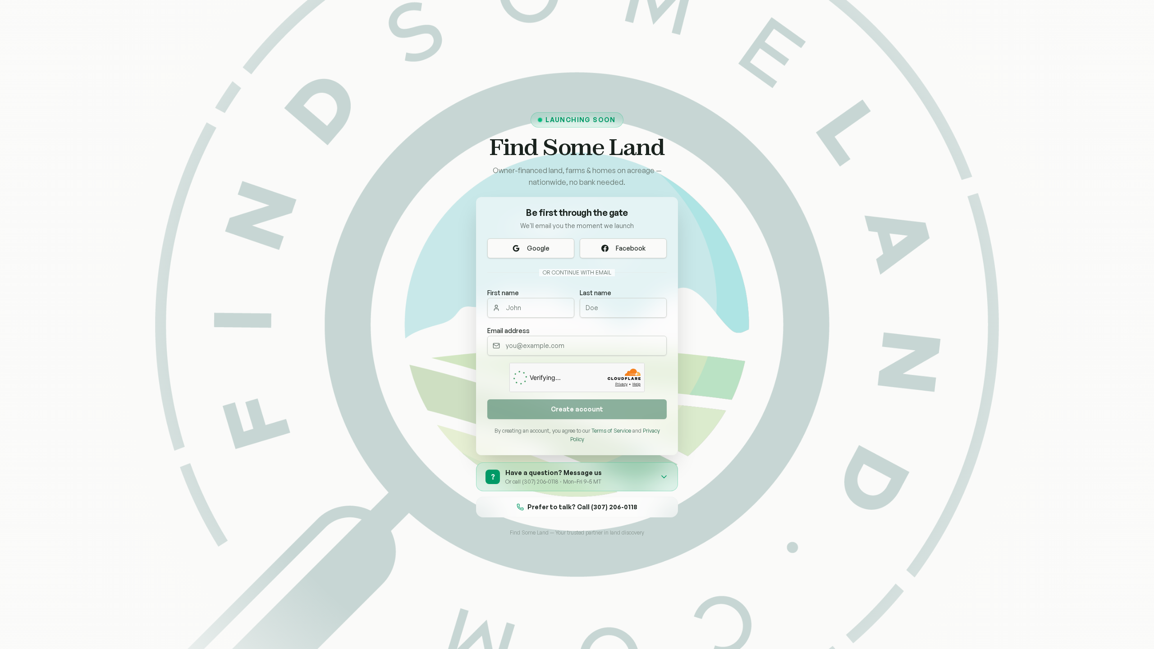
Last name (595, 293)
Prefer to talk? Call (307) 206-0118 (582, 507)
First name (503, 293)
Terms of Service (611, 430)
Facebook (631, 248)
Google (538, 248)
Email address (508, 330)
